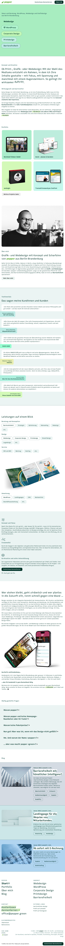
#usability (38, 799)
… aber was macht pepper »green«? (20, 744)
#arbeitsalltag (39, 865)
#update (53, 795)
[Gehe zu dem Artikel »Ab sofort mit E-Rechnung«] (17, 854)
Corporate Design (12, 34)
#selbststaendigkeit (41, 795)
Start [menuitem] (5, 883)
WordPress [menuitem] (39, 886)
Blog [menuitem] (4, 893)
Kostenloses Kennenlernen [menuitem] (10, 908)
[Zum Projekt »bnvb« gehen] (48, 145)
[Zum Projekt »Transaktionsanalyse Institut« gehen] (48, 177)
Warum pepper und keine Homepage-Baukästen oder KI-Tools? (20, 717)
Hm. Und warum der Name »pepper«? (20, 738)
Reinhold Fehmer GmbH (12, 157)
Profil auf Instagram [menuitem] (40, 911)
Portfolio (6, 115)
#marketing (38, 833)
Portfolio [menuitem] (7, 886)
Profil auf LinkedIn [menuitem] (39, 908)
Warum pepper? (11, 710)
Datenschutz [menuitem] (6, 924)
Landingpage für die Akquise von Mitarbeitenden (45, 817)
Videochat (50, 687)
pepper (8, 2)
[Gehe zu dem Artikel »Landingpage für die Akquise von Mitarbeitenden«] (17, 818)
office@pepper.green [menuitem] (14, 913)
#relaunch (52, 791)
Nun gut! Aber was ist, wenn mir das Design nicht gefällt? (30, 731)
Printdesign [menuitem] (40, 893)
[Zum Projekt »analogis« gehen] (16, 177)
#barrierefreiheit (40, 791)
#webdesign (49, 833)
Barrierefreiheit (11, 46)
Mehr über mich (8, 278)
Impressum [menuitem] (5, 922)
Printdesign (9, 40)
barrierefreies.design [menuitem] (40, 906)
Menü (58, 2)
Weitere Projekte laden (11, 194)
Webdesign (9, 21)
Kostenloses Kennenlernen (43, 2)
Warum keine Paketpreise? (16, 725)
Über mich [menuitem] (7, 890)
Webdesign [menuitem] (39, 883)
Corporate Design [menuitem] (43, 890)
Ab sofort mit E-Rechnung (48, 848)
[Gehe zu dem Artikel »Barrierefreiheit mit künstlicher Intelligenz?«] (17, 777)
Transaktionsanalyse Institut (46, 188)
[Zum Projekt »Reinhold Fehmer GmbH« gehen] (16, 144)
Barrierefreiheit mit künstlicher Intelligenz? (47, 773)
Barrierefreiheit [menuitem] (42, 897)
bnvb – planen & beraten (44, 157)
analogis (7, 188)
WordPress (11, 27)
